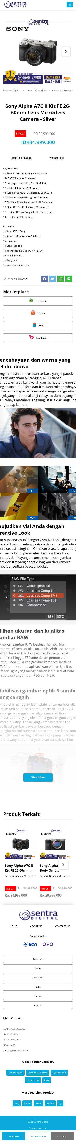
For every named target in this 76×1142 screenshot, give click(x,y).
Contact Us (62, 926)
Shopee (38, 968)
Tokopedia (38, 959)
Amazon (38, 1005)
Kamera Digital (12, 90)
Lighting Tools (59, 1072)
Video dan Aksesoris (37, 1072)
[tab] (22, 160)
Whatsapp (14, 1136)
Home (13, 926)
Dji (60, 1103)
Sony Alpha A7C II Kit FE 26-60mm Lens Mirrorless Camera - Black (19, 868)
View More (62, 1136)
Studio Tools (33, 1080)
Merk (46, 1080)
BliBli (38, 986)
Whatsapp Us (9, 1045)
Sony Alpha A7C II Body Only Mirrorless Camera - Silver (55, 868)
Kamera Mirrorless (36, 90)
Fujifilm (50, 1103)
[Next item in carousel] (65, 51)
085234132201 (12, 1039)
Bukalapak (38, 977)
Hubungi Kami (38, 1136)
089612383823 (14, 1028)
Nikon (38, 1103)
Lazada (38, 996)
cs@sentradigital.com (15, 1050)
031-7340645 (11, 1034)
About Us (36, 926)
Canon (27, 1103)
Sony (17, 1103)
